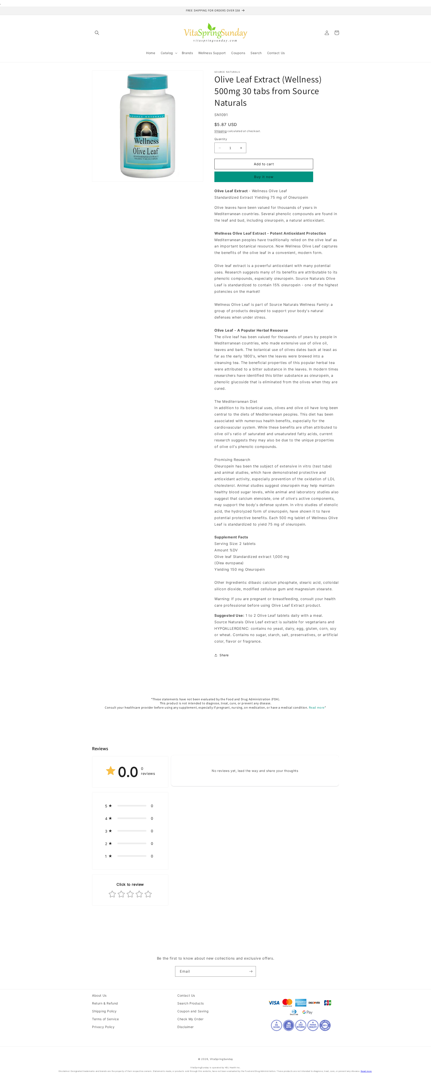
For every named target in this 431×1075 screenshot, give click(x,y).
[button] (97, 33)
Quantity (220, 139)
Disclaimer (185, 1027)
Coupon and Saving (193, 1011)
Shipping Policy (104, 1011)
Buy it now (263, 177)
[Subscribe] (251, 971)
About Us (99, 995)
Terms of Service (105, 1019)
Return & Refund (105, 1003)
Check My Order (190, 1019)
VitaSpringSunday (221, 1059)
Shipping (220, 131)
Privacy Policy (103, 1027)
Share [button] (224, 655)
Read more (317, 707)
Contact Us (186, 995)
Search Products (190, 1003)
